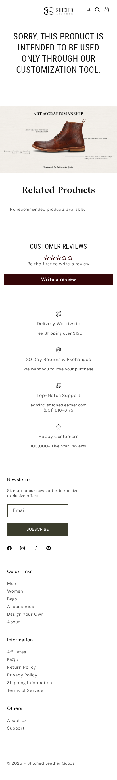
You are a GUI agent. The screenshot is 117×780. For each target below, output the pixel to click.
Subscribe (37, 529)
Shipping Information (29, 683)
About (13, 622)
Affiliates (16, 652)
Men (11, 583)
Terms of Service (25, 690)
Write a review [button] (58, 279)
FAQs (12, 660)
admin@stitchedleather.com (59, 405)
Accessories (20, 606)
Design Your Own (25, 614)
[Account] (89, 9)
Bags (12, 599)
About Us (17, 720)
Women (15, 591)
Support (15, 728)
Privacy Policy (22, 675)
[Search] (97, 9)
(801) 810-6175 (58, 410)
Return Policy (21, 667)
